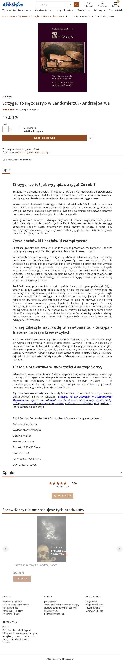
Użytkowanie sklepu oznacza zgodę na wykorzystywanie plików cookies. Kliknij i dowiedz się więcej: (20, 636)
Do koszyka (22, 578)
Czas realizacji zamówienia (15, 604)
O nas (5, 627)
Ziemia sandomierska (52, 16)
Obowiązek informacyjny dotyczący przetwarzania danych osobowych (61, 606)
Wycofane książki (10, 613)
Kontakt (6, 642)
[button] (76, 4)
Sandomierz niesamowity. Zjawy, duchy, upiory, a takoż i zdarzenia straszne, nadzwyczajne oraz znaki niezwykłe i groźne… (62, 401)
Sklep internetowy (58, 659)
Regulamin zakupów (12, 601)
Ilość (4, 124)
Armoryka (7, 96)
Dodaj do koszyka (44, 137)
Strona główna (8, 16)
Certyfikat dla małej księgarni (16, 630)
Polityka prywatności (54, 613)
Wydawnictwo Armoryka (28, 16)
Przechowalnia (93, 607)
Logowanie (91, 601)
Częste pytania (51, 610)
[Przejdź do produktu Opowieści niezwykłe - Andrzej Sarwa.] (51, 539)
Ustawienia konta (94, 610)
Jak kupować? (50, 601)
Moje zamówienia (95, 604)
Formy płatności (10, 607)
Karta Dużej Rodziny (12, 610)
